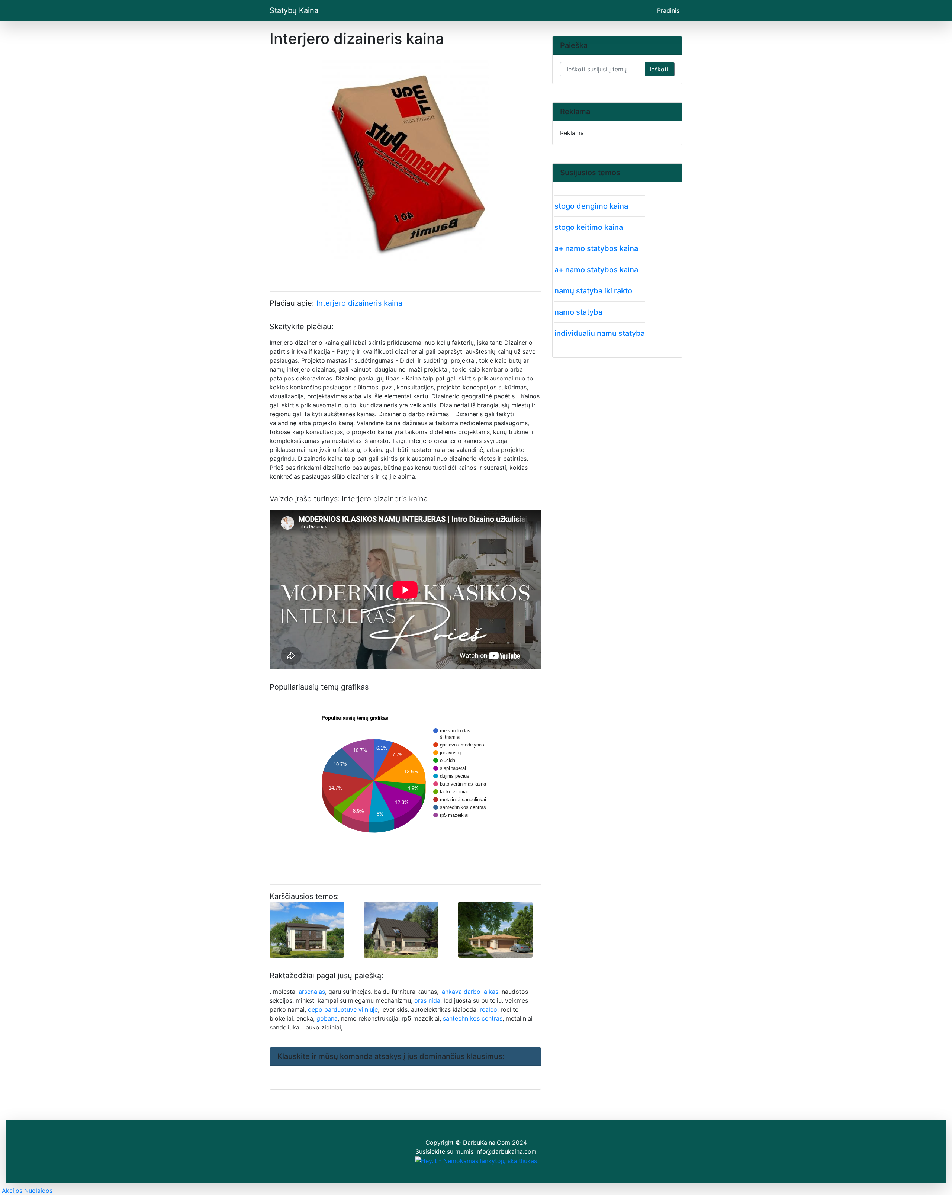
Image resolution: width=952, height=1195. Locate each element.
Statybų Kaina (294, 10)
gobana (327, 1018)
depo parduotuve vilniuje (343, 1009)
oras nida (427, 1000)
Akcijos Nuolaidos (27, 1190)
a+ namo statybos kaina (596, 248)
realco (488, 1009)
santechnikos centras (472, 1018)
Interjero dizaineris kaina (359, 303)
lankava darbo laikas (469, 991)
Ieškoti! (660, 69)
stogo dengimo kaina (591, 206)
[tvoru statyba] (307, 929)
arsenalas (312, 991)
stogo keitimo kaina (588, 227)
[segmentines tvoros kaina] (401, 929)
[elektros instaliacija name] (495, 929)
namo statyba (578, 312)
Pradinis (669, 10)
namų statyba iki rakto (593, 290)
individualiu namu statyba (599, 333)
